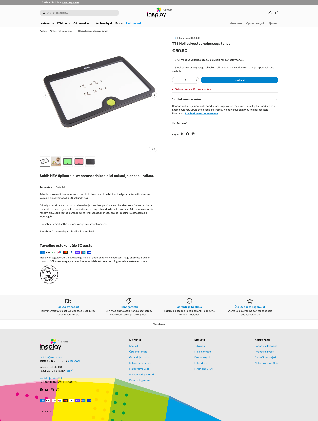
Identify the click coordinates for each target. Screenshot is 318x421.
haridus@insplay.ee (51, 357)
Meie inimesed (202, 351)
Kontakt (133, 346)
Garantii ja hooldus (140, 357)
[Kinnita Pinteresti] (193, 134)
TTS (174, 38)
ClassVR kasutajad (265, 357)
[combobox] (79, 13)
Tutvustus (199, 346)
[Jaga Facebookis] (187, 134)
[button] (276, 12)
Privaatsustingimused (141, 374)
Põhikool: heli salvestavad (61, 31)
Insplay (50, 411)
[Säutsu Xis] (182, 134)
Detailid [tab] (60, 187)
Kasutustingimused (140, 380)
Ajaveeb (273, 23)
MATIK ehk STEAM (204, 368)
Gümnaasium (81, 23)
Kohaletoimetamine (140, 363)
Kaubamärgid (104, 23)
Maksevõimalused (139, 368)
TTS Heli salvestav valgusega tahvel (91, 31)
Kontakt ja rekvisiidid (51, 378)
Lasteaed (45, 23)
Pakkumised (133, 23)
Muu (117, 23)
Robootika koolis (264, 351)
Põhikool (62, 23)
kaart (69, 370)
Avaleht (43, 31)
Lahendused (235, 23)
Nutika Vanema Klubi (266, 363)
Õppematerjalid (255, 23)
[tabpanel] (100, 212)
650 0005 (74, 360)
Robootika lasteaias (266, 346)
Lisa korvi (240, 80)
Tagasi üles (159, 324)
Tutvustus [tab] (46, 187)
